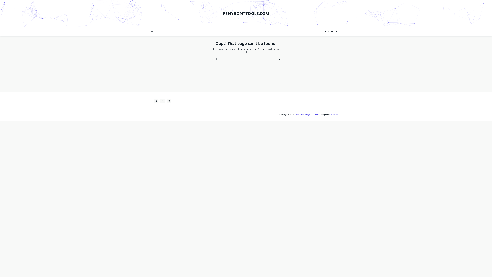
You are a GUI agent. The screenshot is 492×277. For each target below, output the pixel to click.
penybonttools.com (246, 13)
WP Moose (335, 114)
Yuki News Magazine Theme (307, 114)
